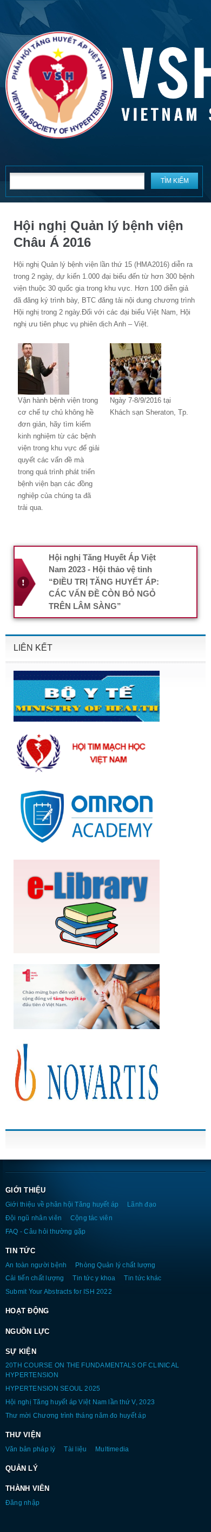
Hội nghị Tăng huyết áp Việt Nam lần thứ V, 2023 (80, 1401)
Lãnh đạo (141, 1204)
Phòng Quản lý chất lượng (115, 1264)
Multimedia (112, 1448)
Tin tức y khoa (93, 1277)
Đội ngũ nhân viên (33, 1217)
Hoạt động (27, 1311)
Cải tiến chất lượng (34, 1277)
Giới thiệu (25, 1190)
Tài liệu (75, 1448)
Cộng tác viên (91, 1217)
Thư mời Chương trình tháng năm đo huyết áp (75, 1415)
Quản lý (21, 1468)
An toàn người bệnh (36, 1264)
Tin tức (20, 1251)
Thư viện (23, 1435)
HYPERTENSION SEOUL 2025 (52, 1388)
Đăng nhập (22, 1502)
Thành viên (27, 1488)
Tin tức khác (142, 1277)
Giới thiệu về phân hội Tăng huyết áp (61, 1204)
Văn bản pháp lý (30, 1448)
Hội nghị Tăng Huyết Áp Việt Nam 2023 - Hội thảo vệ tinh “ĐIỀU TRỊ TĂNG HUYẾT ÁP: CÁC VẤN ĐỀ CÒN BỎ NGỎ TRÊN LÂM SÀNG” (104, 582)
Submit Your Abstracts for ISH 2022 (58, 1291)
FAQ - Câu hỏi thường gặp (45, 1231)
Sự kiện (20, 1351)
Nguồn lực (27, 1331)
